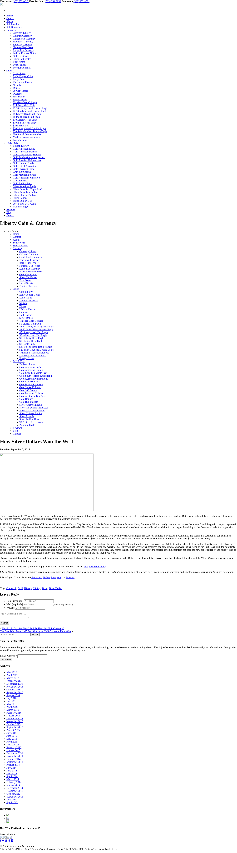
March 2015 (12, 744)
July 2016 (11, 698)
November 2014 (14, 756)
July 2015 (11, 733)
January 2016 (13, 715)
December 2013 (14, 788)
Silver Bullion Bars (22, 200)
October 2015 (13, 724)
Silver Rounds (20, 198)
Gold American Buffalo (25, 151)
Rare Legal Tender (22, 44)
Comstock (11, 588)
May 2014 (11, 773)
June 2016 (11, 701)
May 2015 (11, 738)
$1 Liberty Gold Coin (24, 105)
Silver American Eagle (24, 186)
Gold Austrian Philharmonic (27, 160)
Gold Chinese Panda (23, 163)
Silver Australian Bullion (25, 192)
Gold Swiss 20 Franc (23, 169)
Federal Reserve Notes (24, 53)
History (28, 588)
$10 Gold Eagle (21, 125)
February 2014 (13, 782)
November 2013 (14, 790)
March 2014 (12, 779)
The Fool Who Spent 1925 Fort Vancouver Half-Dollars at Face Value (35, 631)
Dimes (16, 88)
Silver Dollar (55, 588)
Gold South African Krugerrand (29, 157)
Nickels (17, 85)
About (9, 21)
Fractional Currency (23, 41)
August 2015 (13, 730)
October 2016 (13, 689)
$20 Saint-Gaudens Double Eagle (30, 131)
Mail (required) (14, 604)
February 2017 (13, 680)
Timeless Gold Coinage (25, 102)
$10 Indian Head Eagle (24, 122)
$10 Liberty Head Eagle (25, 119)
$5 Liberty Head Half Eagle (27, 114)
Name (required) (14, 601)
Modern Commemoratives (26, 137)
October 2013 (13, 793)
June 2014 (11, 770)
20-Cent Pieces (20, 90)
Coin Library (19, 73)
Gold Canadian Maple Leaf (27, 154)
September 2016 (14, 692)
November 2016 (14, 686)
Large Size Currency (23, 50)
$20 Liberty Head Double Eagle (29, 128)
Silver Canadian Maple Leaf (27, 189)
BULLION (12, 143)
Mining (36, 588)
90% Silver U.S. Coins (24, 203)
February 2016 (13, 712)
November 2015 (14, 721)
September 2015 (14, 727)
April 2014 (12, 776)
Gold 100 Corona (22, 171)
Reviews (10, 209)
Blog (8, 212)
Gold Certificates (21, 56)
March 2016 (12, 709)
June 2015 (11, 735)
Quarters (17, 93)
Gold (20, 588)
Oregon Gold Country (95, 566)
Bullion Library (21, 145)
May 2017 (11, 672)
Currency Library (22, 33)
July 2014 (11, 767)
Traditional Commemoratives (27, 134)
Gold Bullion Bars (22, 183)
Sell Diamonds (13, 27)
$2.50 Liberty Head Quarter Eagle (30, 108)
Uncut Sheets (19, 64)
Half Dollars (19, 96)
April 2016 (12, 707)
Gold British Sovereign (24, 166)
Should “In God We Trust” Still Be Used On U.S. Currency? (33, 628)
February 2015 (13, 747)
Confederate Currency (24, 38)
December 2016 (14, 683)
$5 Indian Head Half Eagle (26, 116)
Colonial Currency (22, 35)
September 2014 (14, 762)
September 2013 (14, 796)
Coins (9, 70)
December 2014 (14, 753)
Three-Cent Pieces (22, 82)
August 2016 (13, 695)
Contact (10, 18)
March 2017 (12, 678)
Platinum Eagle (20, 206)
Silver (44, 588)
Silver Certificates (22, 59)
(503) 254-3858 (53, 1)
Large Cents (19, 79)
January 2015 (13, 750)
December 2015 (14, 718)
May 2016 (11, 704)
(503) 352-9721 (81, 1)
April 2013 (12, 802)
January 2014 (13, 785)
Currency (11, 30)
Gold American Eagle (24, 148)
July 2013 (11, 799)
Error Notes (19, 61)
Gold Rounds (20, 180)
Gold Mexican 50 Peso (24, 174)
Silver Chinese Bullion (24, 195)
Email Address (8, 656)
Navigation (12, 231)
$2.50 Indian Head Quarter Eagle (30, 111)
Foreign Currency (22, 67)
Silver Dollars (20, 99)
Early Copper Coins (23, 76)
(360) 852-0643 (21, 1)
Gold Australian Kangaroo (26, 177)
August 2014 (13, 764)
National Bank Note (23, 47)
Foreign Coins (20, 140)
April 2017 (12, 675)
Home (9, 15)
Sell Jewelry (12, 24)
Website (10, 607)
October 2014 (13, 759)
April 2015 (12, 741)
